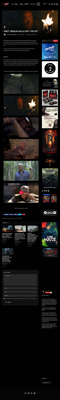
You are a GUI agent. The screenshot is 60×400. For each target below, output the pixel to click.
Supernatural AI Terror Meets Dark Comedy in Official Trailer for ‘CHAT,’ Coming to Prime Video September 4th (49, 314)
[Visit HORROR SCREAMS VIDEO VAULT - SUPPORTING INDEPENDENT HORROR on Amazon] (48, 191)
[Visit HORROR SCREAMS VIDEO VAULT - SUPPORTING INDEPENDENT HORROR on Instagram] (42, 191)
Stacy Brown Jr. (11, 218)
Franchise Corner (26, 4)
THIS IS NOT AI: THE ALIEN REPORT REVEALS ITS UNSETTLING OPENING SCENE (49, 309)
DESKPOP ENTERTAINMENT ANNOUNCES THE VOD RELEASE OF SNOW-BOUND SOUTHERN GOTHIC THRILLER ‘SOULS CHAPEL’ (32, 237)
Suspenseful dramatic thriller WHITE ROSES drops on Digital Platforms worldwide (7, 235)
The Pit (16, 218)
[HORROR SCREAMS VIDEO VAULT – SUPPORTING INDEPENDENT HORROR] (5, 4)
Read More (4, 242)
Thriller (20, 218)
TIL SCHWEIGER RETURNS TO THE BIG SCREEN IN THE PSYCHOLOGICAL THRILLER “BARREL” (7, 259)
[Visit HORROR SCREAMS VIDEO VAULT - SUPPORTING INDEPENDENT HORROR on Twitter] (46, 191)
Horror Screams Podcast (38, 4)
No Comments (29, 34)
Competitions (33, 4)
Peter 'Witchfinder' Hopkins (12, 34)
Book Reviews (21, 4)
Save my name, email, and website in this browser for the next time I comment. (20, 298)
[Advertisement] (50, 266)
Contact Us (45, 4)
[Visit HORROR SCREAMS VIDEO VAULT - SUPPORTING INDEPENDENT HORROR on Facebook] (44, 191)
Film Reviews (16, 4)
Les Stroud (5, 218)
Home (12, 4)
